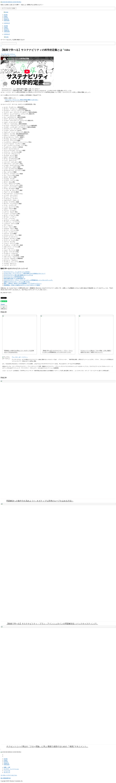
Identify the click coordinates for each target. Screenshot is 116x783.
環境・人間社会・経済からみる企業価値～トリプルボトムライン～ (23, 283)
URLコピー (3, 308)
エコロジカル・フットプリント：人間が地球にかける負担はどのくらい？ (24, 273)
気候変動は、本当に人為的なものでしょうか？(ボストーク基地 (22, 285)
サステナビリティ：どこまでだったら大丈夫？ (17, 271)
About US (6, 19)
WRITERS (6, 20)
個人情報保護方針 (6, 778)
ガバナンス (7, 772)
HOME (6, 14)
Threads (3, 304)
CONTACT (7, 23)
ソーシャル (13, 55)
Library (5, 16)
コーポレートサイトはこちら (9, 775)
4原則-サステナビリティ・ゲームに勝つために (17, 281)
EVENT (6, 17)
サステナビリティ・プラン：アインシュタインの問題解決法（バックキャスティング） (28, 280)
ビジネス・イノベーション (11, 769)
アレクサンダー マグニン (8, 54)
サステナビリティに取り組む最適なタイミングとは (18, 275)
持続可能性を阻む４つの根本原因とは (14, 278)
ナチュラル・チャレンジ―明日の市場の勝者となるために (21, 99)
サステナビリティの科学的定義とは (14, 276)
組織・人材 (7, 767)
